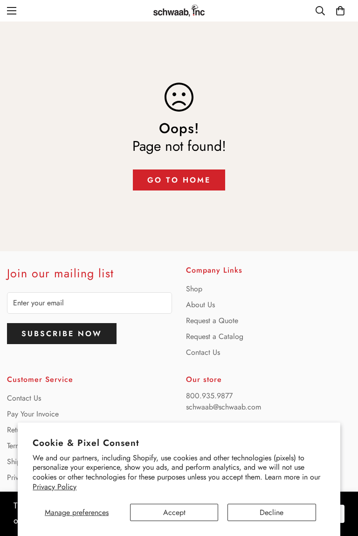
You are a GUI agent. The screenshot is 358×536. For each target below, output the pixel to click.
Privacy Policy (54, 486)
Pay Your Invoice (33, 414)
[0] (340, 10)
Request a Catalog (214, 336)
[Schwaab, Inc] (179, 10)
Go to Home (179, 180)
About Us (200, 304)
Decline (271, 512)
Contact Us (203, 352)
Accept (174, 512)
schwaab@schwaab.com (223, 407)
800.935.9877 (209, 395)
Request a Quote (212, 320)
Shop (194, 288)
